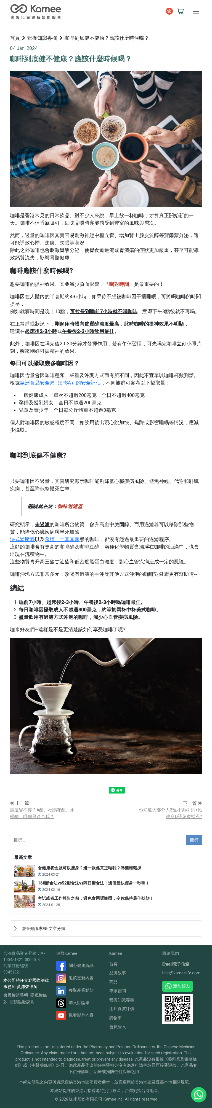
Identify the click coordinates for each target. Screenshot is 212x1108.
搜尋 (194, 840)
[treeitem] (106, 928)
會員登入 (117, 1026)
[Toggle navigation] (195, 12)
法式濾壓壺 (22, 539)
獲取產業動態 (81, 990)
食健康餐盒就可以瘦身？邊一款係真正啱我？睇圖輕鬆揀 (89, 867)
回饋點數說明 (22, 1001)
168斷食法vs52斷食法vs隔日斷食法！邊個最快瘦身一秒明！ (94, 883)
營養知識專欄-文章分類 (43, 928)
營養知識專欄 (42, 38)
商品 (113, 982)
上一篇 (21, 803)
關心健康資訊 (81, 965)
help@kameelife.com (181, 972)
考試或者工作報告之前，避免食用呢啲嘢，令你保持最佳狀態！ (96, 898)
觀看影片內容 (81, 1015)
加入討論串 (79, 1002)
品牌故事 (117, 972)
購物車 (115, 1017)
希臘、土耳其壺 (62, 539)
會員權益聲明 (15, 995)
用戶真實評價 (121, 1008)
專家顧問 (117, 990)
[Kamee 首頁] (35, 12)
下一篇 (190, 803)
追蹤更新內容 (81, 977)
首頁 (15, 38)
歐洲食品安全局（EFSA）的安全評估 (60, 383)
